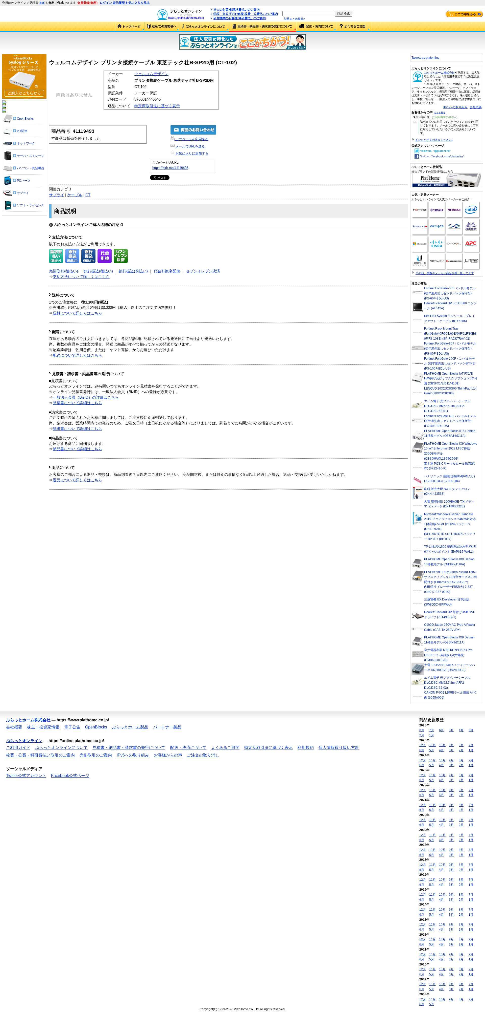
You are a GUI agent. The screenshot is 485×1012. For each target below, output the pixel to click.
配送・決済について (316, 27)
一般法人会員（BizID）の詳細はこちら (86, 397)
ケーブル (74, 195)
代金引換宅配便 (167, 271)
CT (87, 195)
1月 (431, 735)
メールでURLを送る (190, 146)
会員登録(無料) (87, 3)
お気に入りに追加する (191, 153)
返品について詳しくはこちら (77, 480)
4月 (461, 730)
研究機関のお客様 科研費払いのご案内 (239, 18)
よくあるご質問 (353, 27)
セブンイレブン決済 (203, 271)
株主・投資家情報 (43, 727)
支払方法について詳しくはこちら (81, 277)
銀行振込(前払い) (133, 271)
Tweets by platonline (425, 57)
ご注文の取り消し (203, 755)
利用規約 (306, 747)
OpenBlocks (96, 727)
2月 (421, 735)
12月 (422, 745)
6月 (441, 730)
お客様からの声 (168, 755)
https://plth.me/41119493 (170, 168)
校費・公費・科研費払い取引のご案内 (40, 755)
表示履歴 (119, 3)
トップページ (129, 27)
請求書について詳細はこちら (77, 429)
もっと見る (439, 112)
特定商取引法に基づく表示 (157, 106)
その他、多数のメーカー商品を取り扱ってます (445, 273)
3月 (471, 730)
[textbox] (308, 13)
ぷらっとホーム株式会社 (439, 72)
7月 (431, 730)
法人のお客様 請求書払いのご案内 (236, 9)
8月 (421, 730)
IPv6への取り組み (455, 107)
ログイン (106, 3)
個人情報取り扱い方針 (339, 747)
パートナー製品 (167, 727)
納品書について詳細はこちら (77, 449)
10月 (442, 745)
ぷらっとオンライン (24, 741)
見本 (41, 3)
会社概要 (476, 107)
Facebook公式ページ (70, 775)
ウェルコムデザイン (151, 74)
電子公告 (72, 727)
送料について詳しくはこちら (77, 313)
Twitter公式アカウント (26, 775)
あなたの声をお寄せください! (434, 139)
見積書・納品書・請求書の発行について (262, 27)
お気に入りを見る (138, 3)
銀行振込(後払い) (98, 271)
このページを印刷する (191, 139)
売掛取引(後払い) (63, 271)
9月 (451, 745)
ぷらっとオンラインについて (204, 27)
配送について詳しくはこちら (77, 355)
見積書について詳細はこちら (77, 403)
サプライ (56, 195)
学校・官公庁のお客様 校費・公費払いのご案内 (245, 14)
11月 (432, 745)
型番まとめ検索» (294, 18)
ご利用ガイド (161, 27)
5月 (451, 730)
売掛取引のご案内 (96, 755)
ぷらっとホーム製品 (130, 727)
